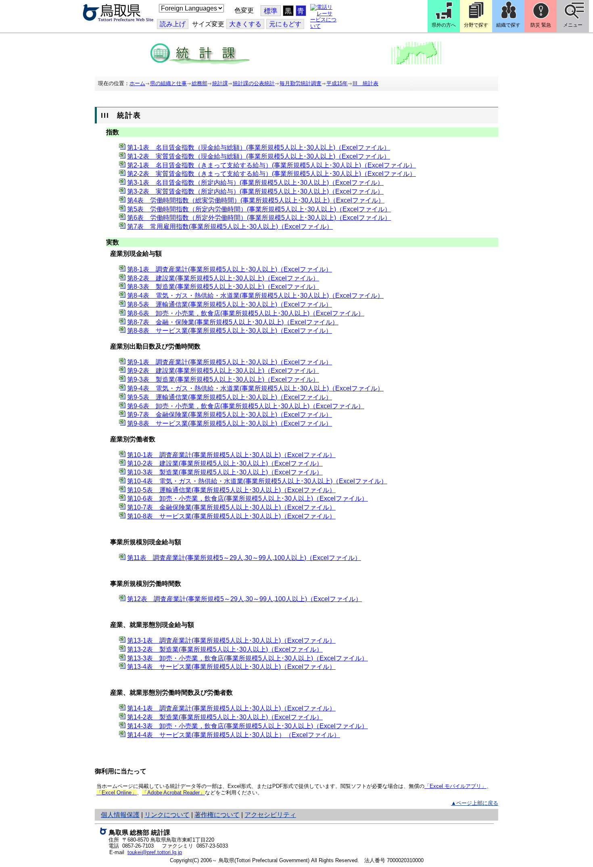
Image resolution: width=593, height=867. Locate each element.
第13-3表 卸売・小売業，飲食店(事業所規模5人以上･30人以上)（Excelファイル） (247, 658)
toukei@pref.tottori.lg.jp (154, 852)
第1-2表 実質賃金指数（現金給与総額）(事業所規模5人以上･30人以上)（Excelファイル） (258, 156)
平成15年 (337, 83)
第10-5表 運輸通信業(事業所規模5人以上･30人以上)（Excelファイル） (231, 490)
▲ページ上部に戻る (474, 803)
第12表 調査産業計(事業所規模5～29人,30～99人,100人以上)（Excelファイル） (244, 598)
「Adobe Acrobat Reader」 (173, 793)
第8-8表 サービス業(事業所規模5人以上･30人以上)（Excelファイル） (229, 330)
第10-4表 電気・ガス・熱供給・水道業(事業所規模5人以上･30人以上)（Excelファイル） (257, 481)
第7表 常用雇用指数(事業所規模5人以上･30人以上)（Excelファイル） (230, 226)
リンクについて (167, 814)
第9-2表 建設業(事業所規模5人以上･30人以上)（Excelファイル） (223, 370)
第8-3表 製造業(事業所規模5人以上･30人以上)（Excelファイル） (223, 286)
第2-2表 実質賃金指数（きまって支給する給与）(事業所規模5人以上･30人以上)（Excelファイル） (271, 173)
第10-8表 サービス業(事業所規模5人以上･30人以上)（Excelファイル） (231, 516)
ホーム (137, 83)
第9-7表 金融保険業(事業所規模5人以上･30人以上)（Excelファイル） (229, 414)
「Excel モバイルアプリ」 (455, 786)
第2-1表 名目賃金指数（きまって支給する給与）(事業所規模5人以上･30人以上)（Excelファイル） (271, 165)
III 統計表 (365, 83)
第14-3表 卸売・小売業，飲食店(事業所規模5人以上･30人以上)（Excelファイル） (247, 726)
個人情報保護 (120, 814)
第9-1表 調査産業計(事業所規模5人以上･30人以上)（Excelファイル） (229, 362)
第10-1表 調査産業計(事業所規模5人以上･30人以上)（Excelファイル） (231, 454)
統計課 (220, 83)
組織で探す (508, 25)
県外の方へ (444, 25)
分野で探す (476, 25)
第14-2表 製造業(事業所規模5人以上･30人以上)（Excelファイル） (225, 717)
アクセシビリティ (270, 814)
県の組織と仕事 (168, 83)
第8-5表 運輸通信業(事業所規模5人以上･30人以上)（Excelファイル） (229, 304)
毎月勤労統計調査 (301, 83)
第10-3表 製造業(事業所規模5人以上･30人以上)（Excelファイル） (225, 472)
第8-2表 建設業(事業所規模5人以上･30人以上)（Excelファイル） (223, 278)
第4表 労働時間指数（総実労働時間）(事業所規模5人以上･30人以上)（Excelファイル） (255, 200)
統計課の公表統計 (254, 83)
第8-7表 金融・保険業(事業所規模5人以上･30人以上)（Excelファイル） (232, 322)
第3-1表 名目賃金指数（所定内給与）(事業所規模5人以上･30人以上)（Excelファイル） (255, 182)
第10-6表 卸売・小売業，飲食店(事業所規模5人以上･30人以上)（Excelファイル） (247, 498)
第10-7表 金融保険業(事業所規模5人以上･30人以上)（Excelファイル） (231, 507)
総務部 (199, 83)
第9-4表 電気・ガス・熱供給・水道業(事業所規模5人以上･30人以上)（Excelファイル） (255, 388)
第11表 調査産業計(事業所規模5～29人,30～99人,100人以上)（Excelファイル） (244, 557)
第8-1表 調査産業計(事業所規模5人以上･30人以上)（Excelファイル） (229, 269)
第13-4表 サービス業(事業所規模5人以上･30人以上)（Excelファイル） (231, 666)
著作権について (217, 814)
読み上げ (173, 24)
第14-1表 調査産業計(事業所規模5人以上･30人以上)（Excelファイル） (231, 708)
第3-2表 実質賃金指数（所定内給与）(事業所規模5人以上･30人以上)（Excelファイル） (255, 191)
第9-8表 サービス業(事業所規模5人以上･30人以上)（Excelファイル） (229, 423)
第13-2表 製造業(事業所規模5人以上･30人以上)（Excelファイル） (225, 649)
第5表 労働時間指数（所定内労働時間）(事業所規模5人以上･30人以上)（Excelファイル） (259, 209)
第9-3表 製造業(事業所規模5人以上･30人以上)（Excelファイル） (223, 379)
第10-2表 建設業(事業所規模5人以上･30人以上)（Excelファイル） (225, 463)
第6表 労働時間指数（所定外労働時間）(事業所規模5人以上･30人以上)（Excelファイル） (259, 217)
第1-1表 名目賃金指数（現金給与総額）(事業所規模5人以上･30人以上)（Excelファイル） (258, 147)
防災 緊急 (540, 25)
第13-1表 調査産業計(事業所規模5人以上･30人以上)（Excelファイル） (231, 640)
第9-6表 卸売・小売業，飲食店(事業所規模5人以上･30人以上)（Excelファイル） (245, 406)
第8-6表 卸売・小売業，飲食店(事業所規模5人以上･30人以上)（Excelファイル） (245, 313)
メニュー (573, 25)
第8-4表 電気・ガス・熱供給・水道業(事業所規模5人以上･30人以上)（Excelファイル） (255, 295)
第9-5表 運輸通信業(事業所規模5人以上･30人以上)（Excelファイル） (229, 397)
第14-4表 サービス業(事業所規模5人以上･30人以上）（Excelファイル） (233, 734)
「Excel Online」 (116, 793)
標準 (271, 11)
